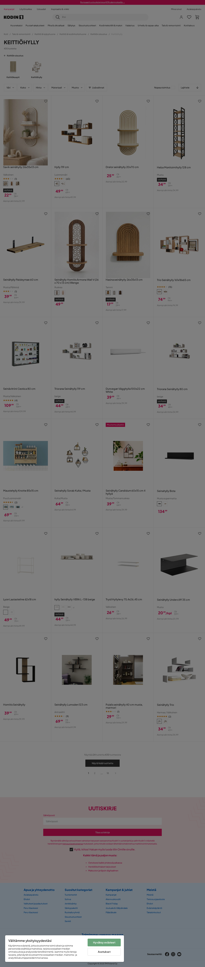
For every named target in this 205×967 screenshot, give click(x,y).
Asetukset (104, 951)
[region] (64, 948)
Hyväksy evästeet (104, 942)
